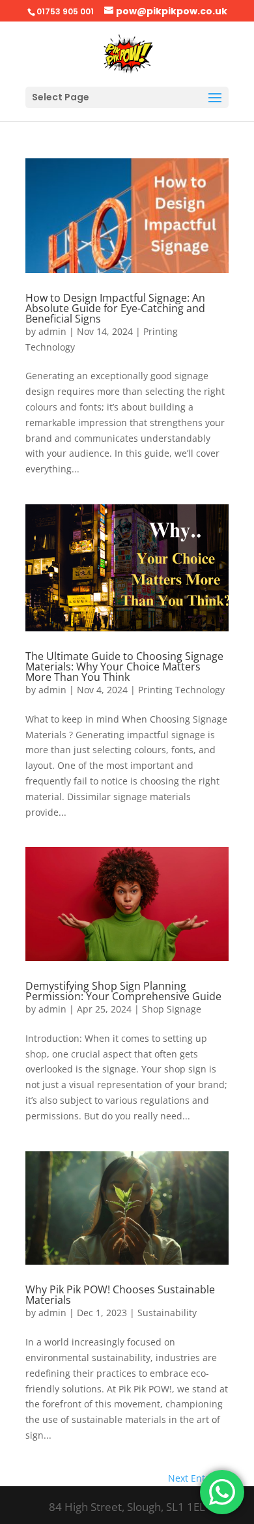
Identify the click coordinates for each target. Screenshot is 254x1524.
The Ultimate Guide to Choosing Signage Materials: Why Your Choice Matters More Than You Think (124, 666)
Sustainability (167, 1312)
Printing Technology (181, 689)
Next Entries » (198, 1478)
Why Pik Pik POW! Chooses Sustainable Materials (120, 1294)
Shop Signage (171, 1009)
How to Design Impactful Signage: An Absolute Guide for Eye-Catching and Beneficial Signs (115, 308)
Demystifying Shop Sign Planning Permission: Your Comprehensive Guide (123, 991)
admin (52, 331)
